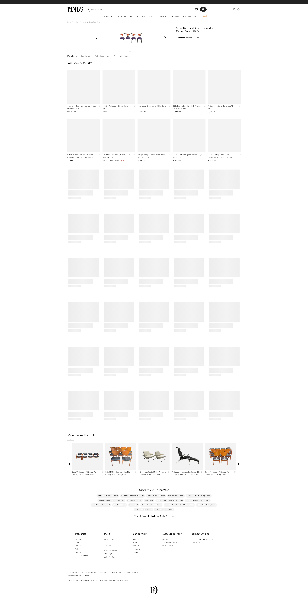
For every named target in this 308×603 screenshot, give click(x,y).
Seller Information (102, 56)
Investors (136, 549)
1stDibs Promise (168, 546)
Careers (136, 546)
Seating (84, 22)
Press (135, 542)
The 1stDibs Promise (122, 56)
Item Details (86, 56)
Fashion (175, 16)
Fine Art (77, 546)
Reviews (136, 552)
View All (70, 439)
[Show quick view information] (99, 106)
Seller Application (110, 550)
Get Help (165, 539)
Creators (78, 552)
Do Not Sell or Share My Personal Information (124, 572)
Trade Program (109, 539)
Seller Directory (109, 557)
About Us (136, 539)
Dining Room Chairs (95, 22)
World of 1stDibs (190, 16)
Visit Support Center (169, 542)
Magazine (202, 539)
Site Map (86, 575)
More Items (72, 56)
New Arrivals (107, 16)
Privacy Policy (103, 572)
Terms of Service (119, 580)
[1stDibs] (75, 9)
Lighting (134, 16)
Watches (164, 16)
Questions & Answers (82, 555)
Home (69, 22)
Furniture (122, 16)
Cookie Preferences (74, 575)
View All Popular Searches (154, 516)
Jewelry (152, 16)
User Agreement (91, 572)
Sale (205, 16)
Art (143, 16)
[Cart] (238, 9)
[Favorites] (234, 9)
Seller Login (108, 553)
